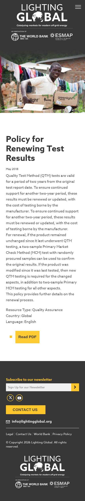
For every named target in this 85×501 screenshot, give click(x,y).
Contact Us (25, 410)
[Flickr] (19, 397)
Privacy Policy (62, 434)
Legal (9, 434)
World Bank (42, 434)
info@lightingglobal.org (32, 421)
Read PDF (27, 337)
